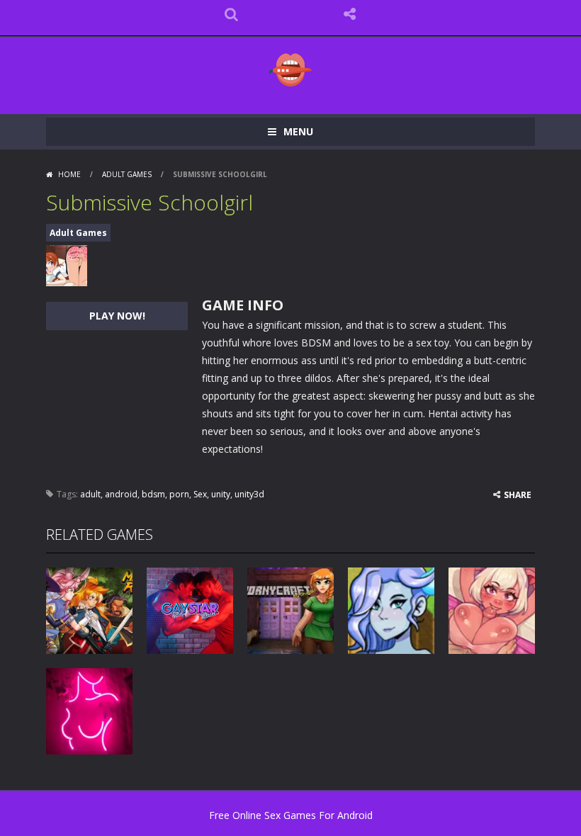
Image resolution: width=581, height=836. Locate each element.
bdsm (153, 494)
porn (179, 494)
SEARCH (232, 14)
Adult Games (127, 174)
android (121, 494)
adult (90, 494)
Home (69, 174)
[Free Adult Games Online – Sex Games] (290, 69)
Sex (200, 494)
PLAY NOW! (117, 315)
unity (220, 494)
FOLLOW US (350, 14)
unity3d (249, 494)
